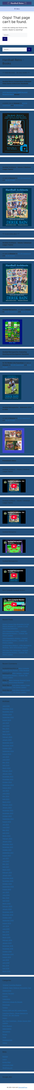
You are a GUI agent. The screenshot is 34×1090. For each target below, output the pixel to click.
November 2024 (7, 745)
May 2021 (5, 864)
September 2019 (8, 920)
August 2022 (6, 822)
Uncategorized (7, 1040)
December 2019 (7, 912)
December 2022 (7, 810)
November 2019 (7, 915)
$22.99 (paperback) (24, 178)
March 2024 (6, 768)
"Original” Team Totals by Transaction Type (16, 988)
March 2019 (6, 937)
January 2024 (7, 774)
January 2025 (7, 740)
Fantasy (5, 1007)
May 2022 (5, 830)
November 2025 (7, 712)
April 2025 (5, 731)
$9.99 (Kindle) (19, 105)
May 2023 (5, 796)
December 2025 (7, 709)
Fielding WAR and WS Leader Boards (14, 1010)
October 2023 (7, 782)
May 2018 (5, 966)
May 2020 (5, 898)
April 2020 (5, 901)
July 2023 (5, 791)
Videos (4, 1043)
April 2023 (5, 799)
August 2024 (6, 754)
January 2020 (7, 909)
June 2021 (5, 861)
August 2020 (6, 889)
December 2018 (7, 946)
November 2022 (7, 813)
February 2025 (7, 737)
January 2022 (7, 841)
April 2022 (5, 833)
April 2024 (5, 765)
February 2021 (7, 872)
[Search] (4, 39)
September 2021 (7, 853)
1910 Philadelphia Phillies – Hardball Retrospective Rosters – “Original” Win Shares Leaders (14, 633)
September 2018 (7, 954)
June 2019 (5, 929)
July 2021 (5, 858)
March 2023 (6, 802)
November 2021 (7, 847)
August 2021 (6, 855)
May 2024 (5, 762)
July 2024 (5, 757)
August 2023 (6, 788)
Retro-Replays (7, 1026)
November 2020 (7, 881)
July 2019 (5, 926)
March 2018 (6, 971)
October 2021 (6, 850)
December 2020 (7, 878)
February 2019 (7, 940)
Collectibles (6, 999)
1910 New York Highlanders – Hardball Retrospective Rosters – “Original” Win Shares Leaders (15, 652)
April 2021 (5, 867)
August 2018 (6, 957)
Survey (4, 1034)
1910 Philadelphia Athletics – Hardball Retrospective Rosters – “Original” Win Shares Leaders (14, 640)
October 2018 (6, 951)
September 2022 (8, 819)
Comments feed (7, 1065)
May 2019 (5, 932)
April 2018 (5, 968)
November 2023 (7, 779)
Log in (4, 1059)
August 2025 (6, 720)
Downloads (6, 1005)
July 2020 (5, 892)
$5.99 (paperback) (24, 418)
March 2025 (6, 734)
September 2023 (8, 785)
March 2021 (6, 870)
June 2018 (5, 963)
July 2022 (5, 824)
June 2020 (6, 895)
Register (5, 1056)
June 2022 (5, 827)
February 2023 (7, 805)
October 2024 (7, 748)
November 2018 (7, 949)
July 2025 (5, 723)
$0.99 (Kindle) (10, 420)
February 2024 (7, 771)
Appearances (6, 991)
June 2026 (6, 706)
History (4, 1018)
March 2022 (6, 836)
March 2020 (6, 903)
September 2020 (8, 886)
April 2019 (5, 934)
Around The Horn (8, 993)
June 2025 (5, 726)
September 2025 (8, 717)
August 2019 (6, 923)
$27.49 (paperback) (11, 312)
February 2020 (7, 906)
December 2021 (7, 844)
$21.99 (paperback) (17, 365)
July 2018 (5, 960)
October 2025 (7, 714)
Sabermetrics (6, 1029)
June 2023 (6, 793)
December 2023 (7, 776)
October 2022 (7, 816)
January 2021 (6, 875)
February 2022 (7, 839)
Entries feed (6, 1062)
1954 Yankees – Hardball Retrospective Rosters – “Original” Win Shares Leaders (15, 675)
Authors (5, 996)
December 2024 (7, 743)
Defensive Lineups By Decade (12, 1002)
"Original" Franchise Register (11, 985)
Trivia (4, 1037)
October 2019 (7, 918)
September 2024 (8, 751)
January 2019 (6, 943)
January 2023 (7, 807)
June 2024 (6, 760)
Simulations (6, 1031)
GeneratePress (22, 1087)
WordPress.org (7, 1068)
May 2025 (5, 728)
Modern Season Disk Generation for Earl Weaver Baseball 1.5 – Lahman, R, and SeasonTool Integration (15, 626)
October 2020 (7, 884)
